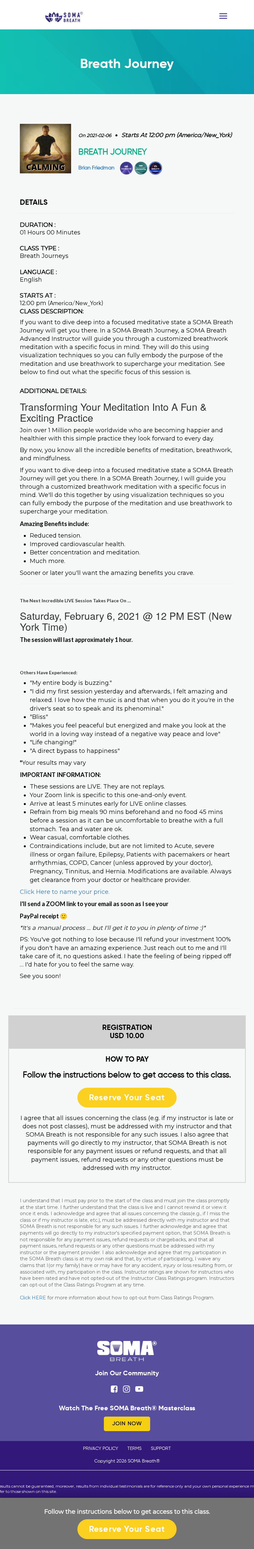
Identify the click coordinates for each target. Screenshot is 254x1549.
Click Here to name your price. (64, 892)
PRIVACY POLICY (100, 1448)
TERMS (134, 1448)
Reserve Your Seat (127, 1097)
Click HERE (33, 1298)
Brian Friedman (96, 168)
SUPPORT (161, 1448)
